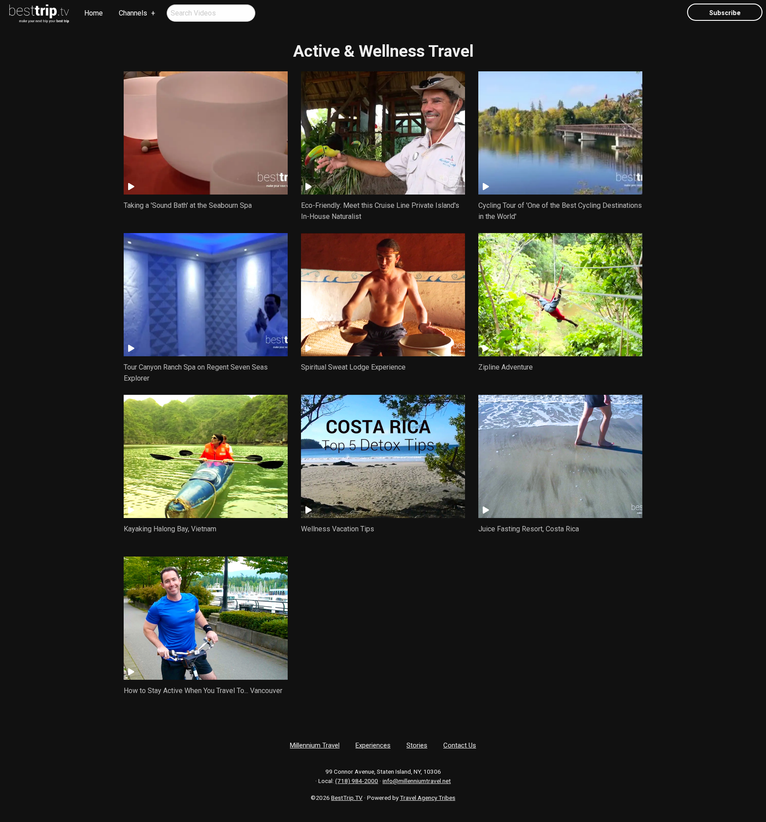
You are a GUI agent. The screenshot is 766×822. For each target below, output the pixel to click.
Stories (416, 745)
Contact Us (459, 745)
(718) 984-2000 (356, 780)
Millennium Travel (315, 745)
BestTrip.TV (347, 797)
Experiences (373, 745)
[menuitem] (39, 14)
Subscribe (725, 13)
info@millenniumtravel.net (417, 780)
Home (93, 13)
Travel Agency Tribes (427, 797)
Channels (133, 13)
